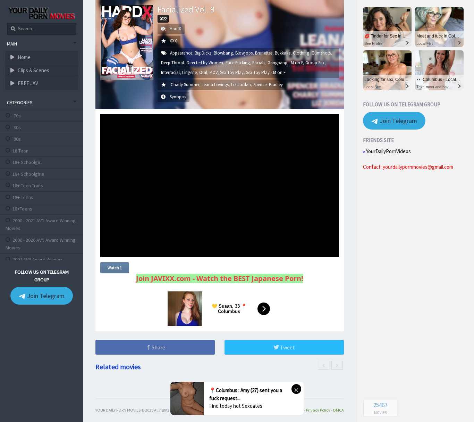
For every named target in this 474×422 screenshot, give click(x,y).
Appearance (181, 53)
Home (24, 57)
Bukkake (282, 53)
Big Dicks (203, 53)
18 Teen (20, 151)
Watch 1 (115, 267)
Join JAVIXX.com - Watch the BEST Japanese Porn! (219, 278)
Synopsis (178, 97)
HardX (175, 29)
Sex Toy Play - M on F (266, 72)
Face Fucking (238, 63)
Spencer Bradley (268, 85)
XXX (173, 41)
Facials (258, 63)
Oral (203, 72)
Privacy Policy (318, 410)
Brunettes (263, 53)
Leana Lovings (215, 85)
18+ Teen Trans (27, 185)
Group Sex (314, 63)
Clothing (301, 53)
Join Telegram (45, 296)
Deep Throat (172, 63)
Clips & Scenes (33, 70)
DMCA (338, 410)
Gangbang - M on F (285, 63)
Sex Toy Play (232, 72)
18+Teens (22, 209)
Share (158, 347)
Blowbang (223, 53)
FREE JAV (27, 83)
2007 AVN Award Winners (37, 259)
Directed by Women (205, 63)
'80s (16, 127)
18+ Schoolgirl (27, 162)
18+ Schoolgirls (28, 174)
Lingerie (189, 72)
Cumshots (321, 53)
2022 (163, 18)
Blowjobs (244, 53)
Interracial (170, 72)
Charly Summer (185, 85)
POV (214, 72)
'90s (16, 139)
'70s (16, 116)
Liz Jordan (241, 85)
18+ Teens (22, 197)
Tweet (287, 347)
